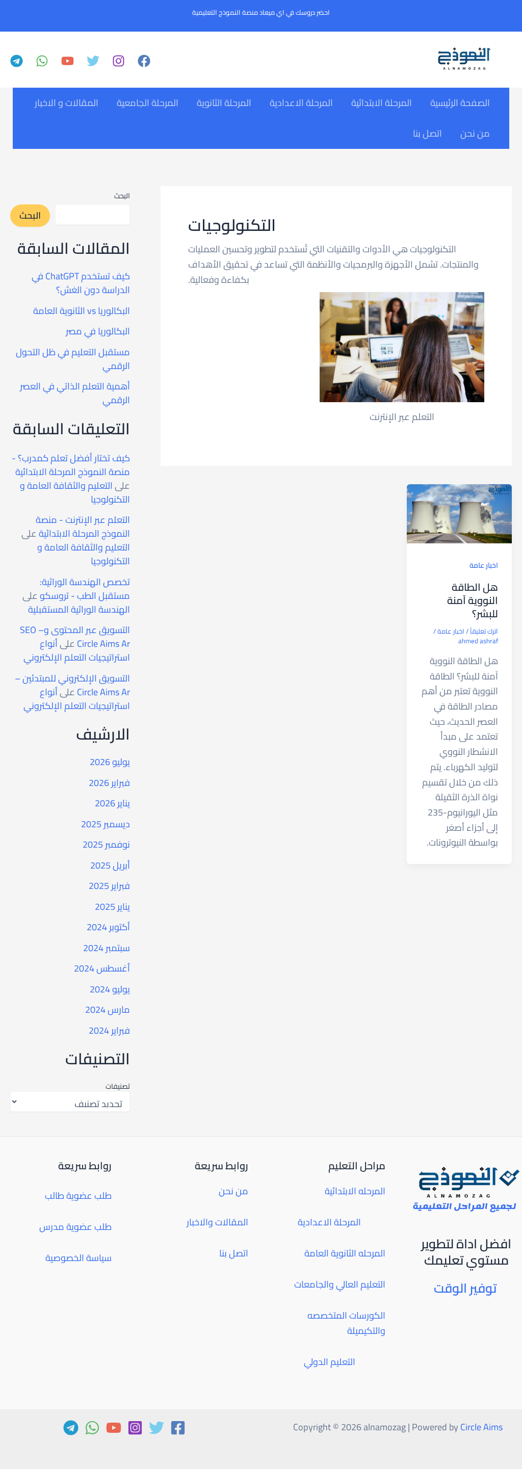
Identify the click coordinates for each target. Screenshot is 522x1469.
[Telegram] (16, 61)
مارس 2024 (107, 1009)
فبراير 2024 (109, 1030)
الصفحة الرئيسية (460, 102)
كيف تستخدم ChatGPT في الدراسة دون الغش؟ (81, 283)
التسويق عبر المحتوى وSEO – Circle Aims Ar (75, 636)
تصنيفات (118, 1086)
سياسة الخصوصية (78, 1257)
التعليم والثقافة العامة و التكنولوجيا (75, 492)
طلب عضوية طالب (78, 1195)
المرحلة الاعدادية (301, 102)
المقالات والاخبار (217, 1222)
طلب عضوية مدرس (75, 1226)
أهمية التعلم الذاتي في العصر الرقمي (75, 393)
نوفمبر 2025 (106, 844)
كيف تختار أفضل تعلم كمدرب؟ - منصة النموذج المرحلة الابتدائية (71, 465)
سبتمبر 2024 (106, 947)
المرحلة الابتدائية (381, 102)
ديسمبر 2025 (105, 824)
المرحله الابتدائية (355, 1191)
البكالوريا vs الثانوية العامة (81, 310)
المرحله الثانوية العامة (344, 1253)
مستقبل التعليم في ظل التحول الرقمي (73, 359)
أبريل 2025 (110, 865)
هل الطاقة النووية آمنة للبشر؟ (472, 600)
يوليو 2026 (110, 761)
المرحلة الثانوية (224, 102)
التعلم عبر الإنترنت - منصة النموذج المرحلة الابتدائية (83, 526)
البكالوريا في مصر (98, 331)
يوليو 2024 (110, 989)
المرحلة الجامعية (147, 102)
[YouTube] (67, 61)
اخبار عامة (483, 565)
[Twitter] (93, 61)
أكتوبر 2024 (108, 927)
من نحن (475, 133)
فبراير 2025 (109, 885)
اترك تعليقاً (484, 631)
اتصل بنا (427, 133)
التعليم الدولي (329, 1361)
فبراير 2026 (109, 782)
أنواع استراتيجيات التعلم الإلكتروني (76, 650)
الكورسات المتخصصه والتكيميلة (346, 1323)
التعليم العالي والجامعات (339, 1284)
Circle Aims (481, 1427)
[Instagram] (118, 61)
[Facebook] (144, 61)
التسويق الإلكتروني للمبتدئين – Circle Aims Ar (72, 685)
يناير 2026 (112, 803)
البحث (122, 195)
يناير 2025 (112, 906)
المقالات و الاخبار (66, 102)
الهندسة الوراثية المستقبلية (79, 609)
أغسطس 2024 (102, 968)
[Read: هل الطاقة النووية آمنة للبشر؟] (459, 512)
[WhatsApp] (42, 61)
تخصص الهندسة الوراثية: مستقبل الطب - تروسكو (85, 588)
